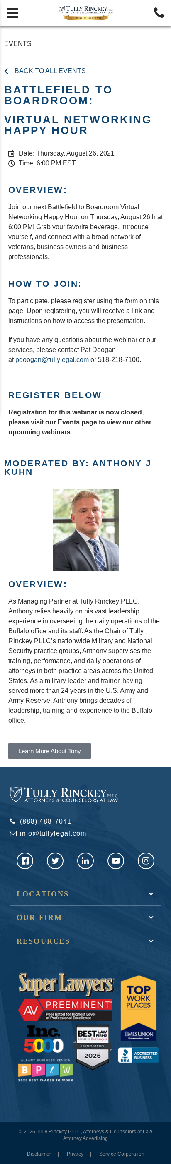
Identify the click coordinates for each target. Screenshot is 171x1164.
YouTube (115, 861)
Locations (43, 894)
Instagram (146, 861)
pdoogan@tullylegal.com (52, 359)
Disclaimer (39, 1154)
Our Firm (39, 917)
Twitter (55, 861)
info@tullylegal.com (53, 833)
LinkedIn (85, 861)
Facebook (25, 861)
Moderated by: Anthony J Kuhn (78, 467)
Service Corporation (121, 1154)
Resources (43, 941)
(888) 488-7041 (45, 821)
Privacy (75, 1154)
